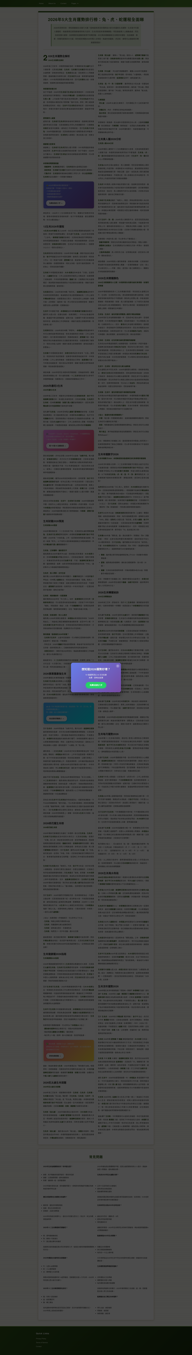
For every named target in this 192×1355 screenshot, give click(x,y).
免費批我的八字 (96, 685)
